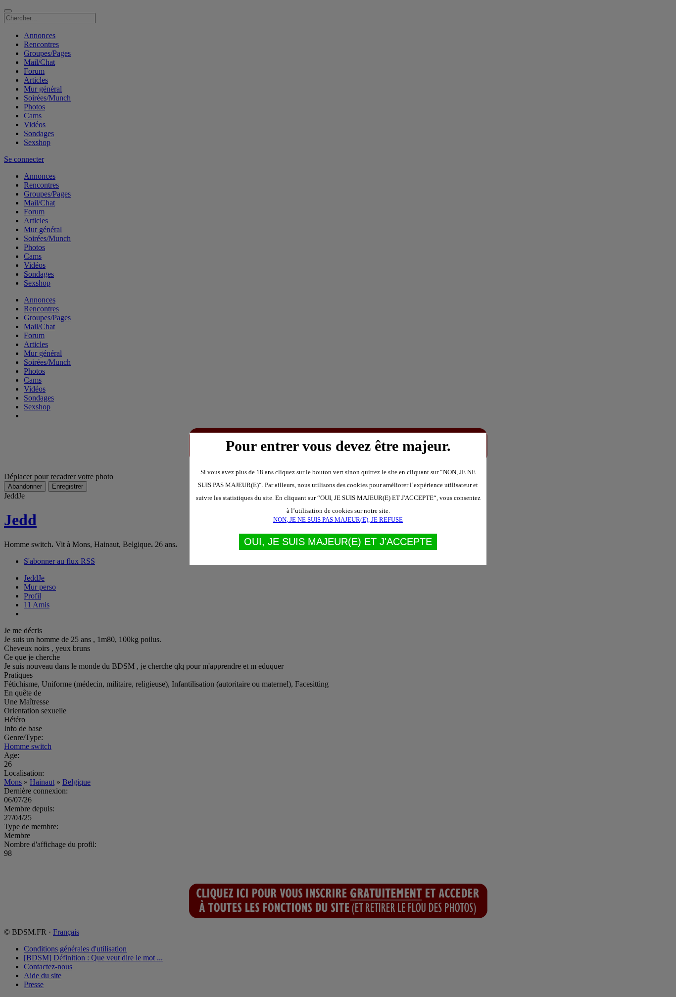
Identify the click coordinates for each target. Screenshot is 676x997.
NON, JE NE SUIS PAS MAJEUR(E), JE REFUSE (338, 519)
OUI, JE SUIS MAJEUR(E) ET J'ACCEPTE (338, 541)
